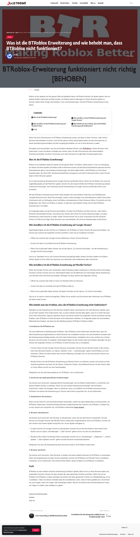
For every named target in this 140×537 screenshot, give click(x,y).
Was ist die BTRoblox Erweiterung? (45, 117)
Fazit (35, 129)
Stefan (16, 55)
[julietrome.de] (16, 3)
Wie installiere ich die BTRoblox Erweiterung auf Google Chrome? (89, 119)
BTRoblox (87, 148)
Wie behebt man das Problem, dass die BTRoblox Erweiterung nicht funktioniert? (89, 125)
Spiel (9, 37)
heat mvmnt (79, 407)
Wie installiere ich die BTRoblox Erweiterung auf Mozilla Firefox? (49, 125)
